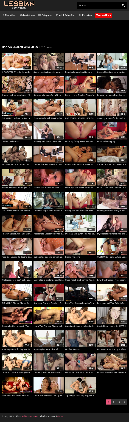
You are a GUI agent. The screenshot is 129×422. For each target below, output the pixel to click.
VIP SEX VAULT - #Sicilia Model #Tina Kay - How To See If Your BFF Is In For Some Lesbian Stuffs (112, 164)
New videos (9, 15)
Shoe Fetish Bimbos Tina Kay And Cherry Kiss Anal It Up (80, 280)
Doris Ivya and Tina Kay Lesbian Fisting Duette (80, 187)
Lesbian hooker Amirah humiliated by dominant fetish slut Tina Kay (49, 164)
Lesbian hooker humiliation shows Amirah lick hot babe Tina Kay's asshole (80, 72)
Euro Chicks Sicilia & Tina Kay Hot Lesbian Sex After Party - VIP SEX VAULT (80, 164)
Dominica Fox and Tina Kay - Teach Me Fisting (49, 303)
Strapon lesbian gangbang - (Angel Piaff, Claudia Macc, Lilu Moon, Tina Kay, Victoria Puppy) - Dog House (17, 95)
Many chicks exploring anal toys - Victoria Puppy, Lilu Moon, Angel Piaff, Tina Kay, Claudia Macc (49, 280)
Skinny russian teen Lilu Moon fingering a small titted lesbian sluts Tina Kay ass (49, 72)
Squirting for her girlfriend (46, 349)
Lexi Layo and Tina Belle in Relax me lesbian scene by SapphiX (112, 303)
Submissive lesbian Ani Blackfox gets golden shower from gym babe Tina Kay (49, 187)
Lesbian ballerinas (10, 141)
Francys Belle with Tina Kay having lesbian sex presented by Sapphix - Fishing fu (49, 118)
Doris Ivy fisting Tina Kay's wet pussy (80, 141)
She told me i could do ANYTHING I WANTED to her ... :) (112, 326)
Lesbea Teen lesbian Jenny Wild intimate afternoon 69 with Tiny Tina (49, 395)
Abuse (60, 416)
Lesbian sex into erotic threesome (49, 372)
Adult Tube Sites (66, 15)
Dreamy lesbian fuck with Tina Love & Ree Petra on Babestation (17, 326)
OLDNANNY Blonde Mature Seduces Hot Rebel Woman (17, 303)
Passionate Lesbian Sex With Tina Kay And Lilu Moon (49, 234)
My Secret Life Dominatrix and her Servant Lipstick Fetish (112, 234)
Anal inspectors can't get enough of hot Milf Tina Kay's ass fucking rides (17, 280)
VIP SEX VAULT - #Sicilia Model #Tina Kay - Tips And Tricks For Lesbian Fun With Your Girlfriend (17, 72)
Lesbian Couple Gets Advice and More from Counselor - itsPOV (49, 210)
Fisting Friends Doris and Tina (79, 210)
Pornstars (85, 15)
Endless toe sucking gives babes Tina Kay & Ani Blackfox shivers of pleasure (49, 257)
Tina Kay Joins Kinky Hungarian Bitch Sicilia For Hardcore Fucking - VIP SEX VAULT (17, 234)
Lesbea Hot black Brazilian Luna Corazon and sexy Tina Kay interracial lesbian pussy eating (112, 95)
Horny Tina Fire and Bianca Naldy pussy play (49, 326)
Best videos (27, 15)
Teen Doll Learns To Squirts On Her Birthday (17, 257)
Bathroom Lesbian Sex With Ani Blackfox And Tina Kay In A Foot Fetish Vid (49, 95)
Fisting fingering (72, 257)
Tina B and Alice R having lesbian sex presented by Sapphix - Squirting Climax (17, 372)
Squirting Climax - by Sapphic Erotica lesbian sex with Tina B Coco (80, 395)
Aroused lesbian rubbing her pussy (17, 187)
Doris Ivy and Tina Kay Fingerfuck (80, 95)
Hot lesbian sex (72, 349)
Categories (45, 15)
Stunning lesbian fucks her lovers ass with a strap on (112, 118)
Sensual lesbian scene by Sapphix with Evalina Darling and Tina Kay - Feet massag (112, 72)
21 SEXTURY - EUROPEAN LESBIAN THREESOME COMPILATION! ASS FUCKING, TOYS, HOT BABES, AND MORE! (17, 164)
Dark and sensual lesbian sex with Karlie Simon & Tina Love (17, 395)
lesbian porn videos (30, 416)
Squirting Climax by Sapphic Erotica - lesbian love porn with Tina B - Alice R (17, 349)
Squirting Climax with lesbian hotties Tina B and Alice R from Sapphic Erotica (80, 326)
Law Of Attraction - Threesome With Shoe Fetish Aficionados (112, 280)
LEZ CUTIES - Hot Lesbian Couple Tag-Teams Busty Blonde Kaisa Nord (112, 187)
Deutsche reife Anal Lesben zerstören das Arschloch (80, 372)
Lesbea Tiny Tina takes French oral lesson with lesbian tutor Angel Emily (112, 372)
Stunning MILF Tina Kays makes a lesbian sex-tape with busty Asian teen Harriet (49, 141)
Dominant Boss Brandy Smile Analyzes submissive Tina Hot (112, 349)
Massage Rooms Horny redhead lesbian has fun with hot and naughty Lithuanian (112, 210)
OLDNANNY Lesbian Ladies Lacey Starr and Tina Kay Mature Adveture (17, 118)
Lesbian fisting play (106, 141)
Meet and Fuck (103, 15)
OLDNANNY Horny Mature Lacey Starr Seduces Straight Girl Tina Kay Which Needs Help (112, 257)
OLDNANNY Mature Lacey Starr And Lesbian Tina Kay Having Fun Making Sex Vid (17, 210)
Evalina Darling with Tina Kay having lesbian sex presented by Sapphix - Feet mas (80, 234)
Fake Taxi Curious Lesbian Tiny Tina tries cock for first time (80, 303)
